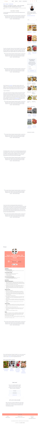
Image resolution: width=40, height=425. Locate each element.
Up (17, 417)
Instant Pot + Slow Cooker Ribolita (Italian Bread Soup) (34, 83)
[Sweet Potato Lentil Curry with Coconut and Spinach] (29, 79)
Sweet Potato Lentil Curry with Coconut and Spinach (29, 83)
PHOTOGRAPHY (25, 1)
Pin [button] (16, 264)
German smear (17, 98)
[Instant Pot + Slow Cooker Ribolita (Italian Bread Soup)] (34, 79)
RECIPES (16, 1)
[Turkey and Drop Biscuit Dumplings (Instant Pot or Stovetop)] (34, 88)
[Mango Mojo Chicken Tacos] (34, 97)
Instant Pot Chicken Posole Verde (29, 102)
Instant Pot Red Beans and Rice (29, 92)
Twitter (10, 356)
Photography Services (32, 418)
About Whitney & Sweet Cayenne (31, 15)
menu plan (10, 85)
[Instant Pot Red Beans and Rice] (29, 88)
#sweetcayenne (19, 261)
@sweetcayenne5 (14, 261)
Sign (16, 417)
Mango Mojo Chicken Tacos (34, 101)
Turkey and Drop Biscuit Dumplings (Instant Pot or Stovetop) (34, 92)
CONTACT (20, 1)
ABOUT (13, 1)
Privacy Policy (8, 417)
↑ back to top (20, 414)
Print (13, 264)
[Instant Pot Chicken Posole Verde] (29, 97)
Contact (32, 417)
